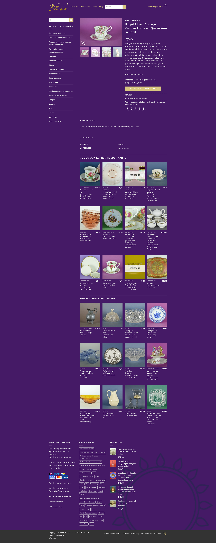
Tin (81, 516)
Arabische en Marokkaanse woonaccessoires (60, 43)
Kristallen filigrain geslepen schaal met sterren (131, 374)
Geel (81, 484)
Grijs (101, 484)
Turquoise (92, 516)
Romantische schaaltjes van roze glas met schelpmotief (86, 237)
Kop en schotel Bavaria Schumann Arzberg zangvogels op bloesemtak (153, 195)
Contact (94, 7)
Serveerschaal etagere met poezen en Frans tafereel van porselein (152, 375)
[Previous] (84, 32)
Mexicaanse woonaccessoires (61, 91)
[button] (157, 6)
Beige (89, 469)
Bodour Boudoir (55, 61)
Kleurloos (102, 487)
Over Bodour (85, 7)
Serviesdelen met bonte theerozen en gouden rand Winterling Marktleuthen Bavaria (130, 240)
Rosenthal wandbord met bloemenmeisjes (109, 236)
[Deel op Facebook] (127, 109)
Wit (136, 104)
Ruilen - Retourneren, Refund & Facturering (121, 534)
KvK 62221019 (56, 507)
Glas (86, 484)
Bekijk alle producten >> (60, 457)
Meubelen (53, 87)
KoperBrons (92, 491)
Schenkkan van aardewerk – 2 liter (108, 415)
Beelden (52, 56)
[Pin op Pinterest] (139, 109)
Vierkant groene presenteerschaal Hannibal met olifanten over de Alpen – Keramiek (154, 418)
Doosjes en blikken (56, 69)
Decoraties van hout (86, 476)
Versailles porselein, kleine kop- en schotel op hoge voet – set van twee (131, 194)
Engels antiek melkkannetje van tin (86, 333)
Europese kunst (55, 74)
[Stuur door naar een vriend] (135, 109)
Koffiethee (141, 102)
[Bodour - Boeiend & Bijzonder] (58, 7)
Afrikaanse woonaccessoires (60, 38)
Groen (82, 487)
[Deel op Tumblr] (143, 109)
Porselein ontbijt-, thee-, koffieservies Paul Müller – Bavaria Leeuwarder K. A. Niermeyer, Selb (153, 241)
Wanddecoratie (55, 121)
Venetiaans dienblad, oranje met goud (153, 285)
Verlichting (53, 117)
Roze (127, 104)
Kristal (101, 491)
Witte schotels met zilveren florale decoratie (109, 373)
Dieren (51, 65)
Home (127, 20)
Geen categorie (55, 78)
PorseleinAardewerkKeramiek (155, 102)
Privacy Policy (56, 502)
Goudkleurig (133, 102)
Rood (88, 509)
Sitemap (52, 538)
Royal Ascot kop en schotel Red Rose (109, 285)
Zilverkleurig (84, 524)
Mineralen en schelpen (58, 95)
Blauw (95, 469)
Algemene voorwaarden (61, 496)
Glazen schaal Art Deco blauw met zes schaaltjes (86, 374)
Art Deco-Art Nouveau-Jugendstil (90, 462)
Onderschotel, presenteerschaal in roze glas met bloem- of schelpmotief (109, 194)
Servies (52, 104)
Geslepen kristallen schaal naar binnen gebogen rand (131, 334)
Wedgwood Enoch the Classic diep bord (152, 334)
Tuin (50, 108)
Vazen (51, 113)
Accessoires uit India (57, 33)
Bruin (94, 473)
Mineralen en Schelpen (87, 502)
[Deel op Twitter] (131, 109)
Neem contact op (56, 535)
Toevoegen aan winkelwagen (143, 89)
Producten (75, 7)
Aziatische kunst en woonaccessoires (56, 50)
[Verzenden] (124, 7)
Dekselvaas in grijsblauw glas (131, 414)
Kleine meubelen (91, 487)
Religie (52, 100)
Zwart (92, 524)
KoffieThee (53, 82)
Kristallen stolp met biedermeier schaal (108, 334)
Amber (103, 452)
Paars (82, 506)
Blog (101, 7)
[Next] (118, 32)
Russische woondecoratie (88, 513)
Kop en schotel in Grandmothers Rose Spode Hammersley (86, 194)
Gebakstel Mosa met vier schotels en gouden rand (86, 286)
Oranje (99, 502)
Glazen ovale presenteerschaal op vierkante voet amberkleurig (87, 417)
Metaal (82, 495)
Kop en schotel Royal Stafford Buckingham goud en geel (131, 286)
